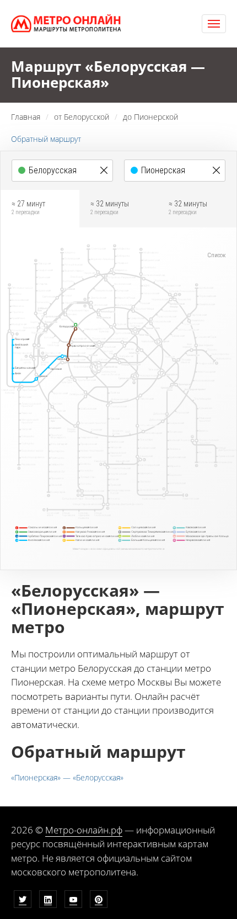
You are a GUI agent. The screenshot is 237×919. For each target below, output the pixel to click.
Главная (25, 116)
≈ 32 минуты (109, 207)
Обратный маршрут (46, 139)
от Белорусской (81, 116)
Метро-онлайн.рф (83, 830)
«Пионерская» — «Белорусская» (67, 777)
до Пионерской (150, 116)
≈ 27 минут (28, 207)
